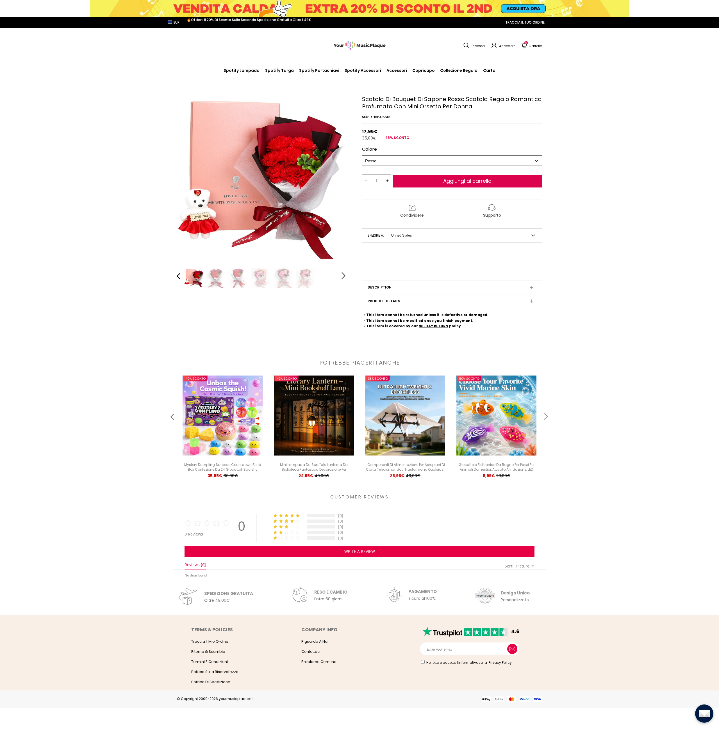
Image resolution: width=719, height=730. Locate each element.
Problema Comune (318, 661)
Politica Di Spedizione (210, 682)
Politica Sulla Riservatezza (214, 671)
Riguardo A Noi (314, 641)
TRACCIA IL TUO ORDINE (525, 22)
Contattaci (310, 651)
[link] (363, 70)
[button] (473, 45)
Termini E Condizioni (209, 661)
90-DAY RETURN (433, 326)
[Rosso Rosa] (452, 160)
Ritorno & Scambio (208, 651)
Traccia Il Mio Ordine (209, 641)
